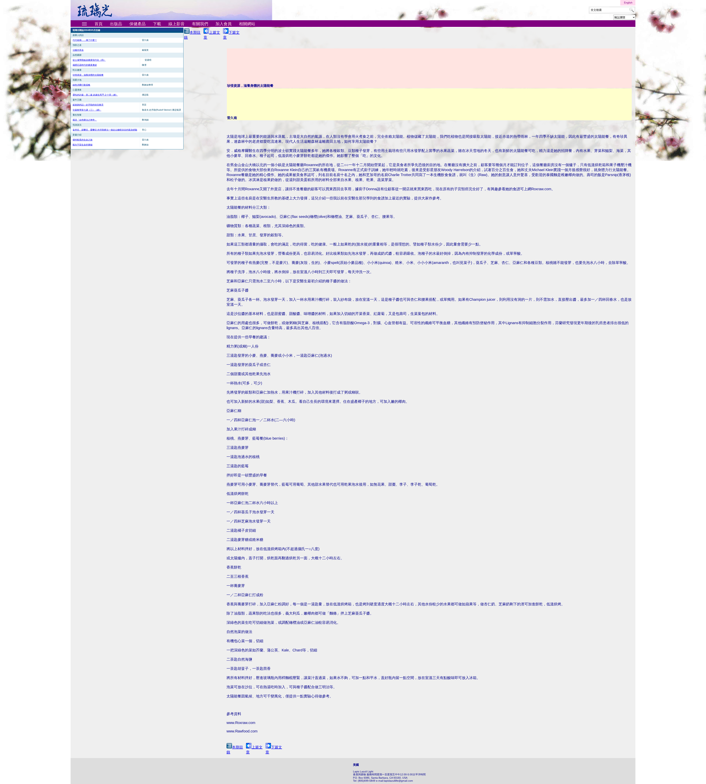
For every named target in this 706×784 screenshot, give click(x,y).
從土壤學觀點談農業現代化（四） (89, 60)
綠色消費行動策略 (81, 85)
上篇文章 (212, 34)
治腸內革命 (78, 50)
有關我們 (200, 24)
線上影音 (176, 24)
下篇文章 (231, 34)
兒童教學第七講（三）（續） (87, 110)
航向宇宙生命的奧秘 (82, 144)
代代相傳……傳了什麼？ (85, 40)
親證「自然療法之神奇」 (85, 120)
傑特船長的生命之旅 (82, 139)
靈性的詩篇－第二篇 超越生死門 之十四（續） (95, 95)
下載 (157, 24)
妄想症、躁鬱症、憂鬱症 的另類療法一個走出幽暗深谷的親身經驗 (105, 130)
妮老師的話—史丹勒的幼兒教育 (88, 105)
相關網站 (247, 24)
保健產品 (137, 24)
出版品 (116, 24)
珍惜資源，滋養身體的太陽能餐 (88, 75)
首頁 (99, 24)
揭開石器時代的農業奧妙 (85, 65)
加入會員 (223, 24)
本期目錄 (192, 34)
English (628, 2)
